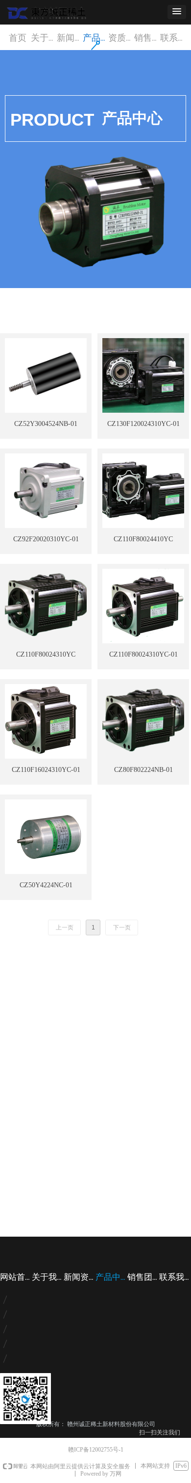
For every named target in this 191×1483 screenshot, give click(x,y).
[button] (176, 12)
